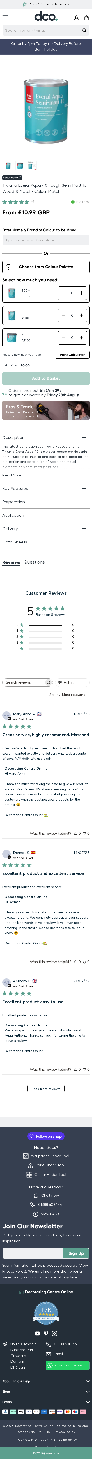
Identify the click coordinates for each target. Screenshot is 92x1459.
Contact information (33, 1439)
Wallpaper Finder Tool (50, 1156)
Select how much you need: (30, 280)
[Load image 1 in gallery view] (8, 165)
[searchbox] (23, 682)
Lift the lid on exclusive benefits (27, 416)
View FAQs (50, 1214)
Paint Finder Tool (50, 1165)
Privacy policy (65, 1432)
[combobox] (46, 30)
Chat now (50, 1195)
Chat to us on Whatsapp (71, 1365)
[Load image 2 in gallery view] (20, 165)
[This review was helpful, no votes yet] (75, 833)
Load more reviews (46, 1089)
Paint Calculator (72, 355)
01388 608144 (65, 1344)
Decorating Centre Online (34, 1426)
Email (58, 1354)
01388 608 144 (50, 1204)
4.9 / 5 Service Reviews (49, 4)
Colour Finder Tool (50, 1174)
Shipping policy (65, 1439)
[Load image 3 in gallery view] (32, 165)
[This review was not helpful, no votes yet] (84, 833)
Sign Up (76, 1253)
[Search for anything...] (84, 30)
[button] (46, 1453)
